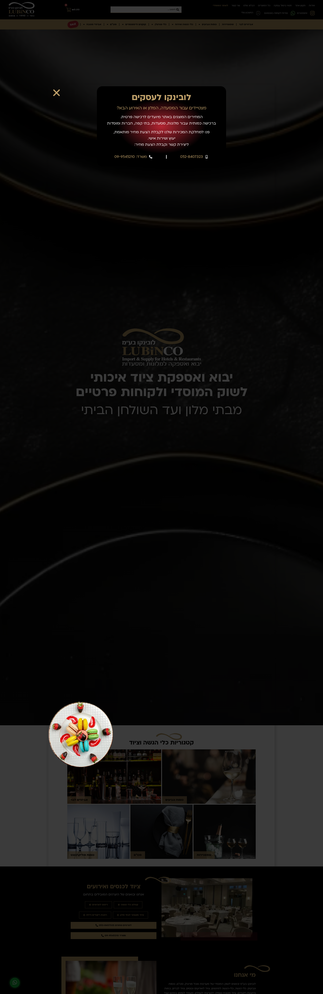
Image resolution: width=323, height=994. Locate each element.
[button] (56, 92)
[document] (161, 497)
